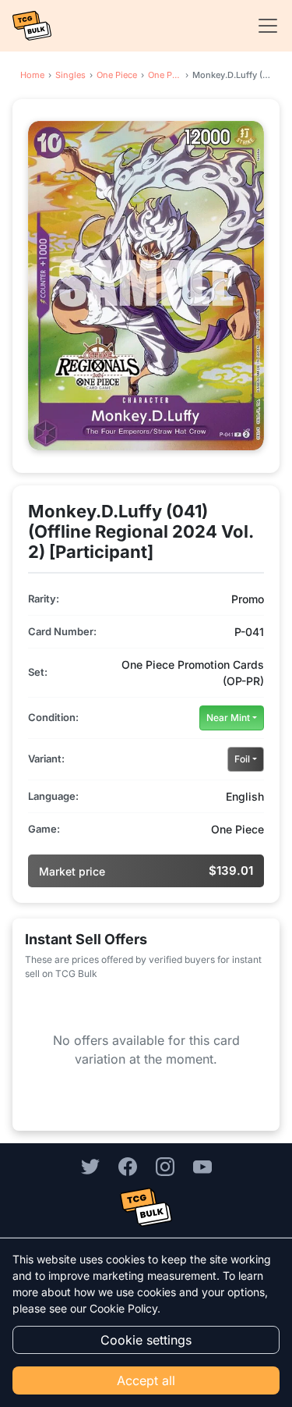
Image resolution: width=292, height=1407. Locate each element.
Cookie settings (146, 1340)
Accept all (146, 1380)
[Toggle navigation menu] (263, 26)
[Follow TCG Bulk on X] (90, 1166)
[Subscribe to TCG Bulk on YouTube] (202, 1166)
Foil (242, 759)
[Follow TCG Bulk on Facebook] (127, 1166)
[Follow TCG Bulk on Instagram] (165, 1166)
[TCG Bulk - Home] (31, 26)
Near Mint (228, 717)
